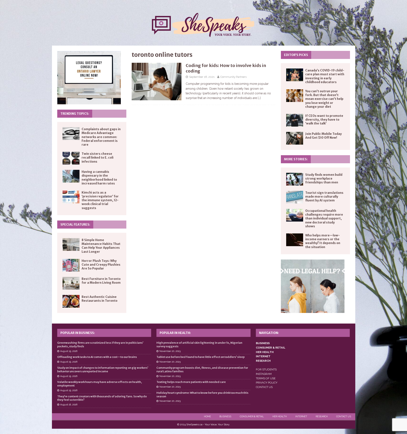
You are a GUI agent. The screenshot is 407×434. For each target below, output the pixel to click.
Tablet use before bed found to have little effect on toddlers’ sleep (200, 357)
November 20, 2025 (170, 351)
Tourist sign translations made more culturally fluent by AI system (324, 196)
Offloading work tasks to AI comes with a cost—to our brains (97, 357)
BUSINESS (263, 343)
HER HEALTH (265, 352)
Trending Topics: (74, 114)
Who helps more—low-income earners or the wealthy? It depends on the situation (322, 241)
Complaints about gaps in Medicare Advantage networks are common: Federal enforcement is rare (101, 137)
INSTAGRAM (264, 373)
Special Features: (75, 224)
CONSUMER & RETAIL (270, 347)
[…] (259, 98)
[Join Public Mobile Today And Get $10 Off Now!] (294, 138)
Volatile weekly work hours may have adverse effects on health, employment (99, 383)
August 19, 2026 (68, 351)
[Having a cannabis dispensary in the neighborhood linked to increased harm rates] (71, 176)
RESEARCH (263, 360)
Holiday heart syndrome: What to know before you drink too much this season (202, 394)
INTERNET (263, 356)
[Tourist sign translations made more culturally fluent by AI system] (294, 197)
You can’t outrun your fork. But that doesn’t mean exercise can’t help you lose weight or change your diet (324, 99)
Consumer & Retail (252, 416)
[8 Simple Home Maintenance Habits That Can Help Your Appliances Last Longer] (71, 244)
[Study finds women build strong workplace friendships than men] (294, 179)
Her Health (279, 416)
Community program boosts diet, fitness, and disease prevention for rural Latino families (202, 369)
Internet (301, 416)
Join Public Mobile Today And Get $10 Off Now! (323, 136)
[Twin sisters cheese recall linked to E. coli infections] (71, 158)
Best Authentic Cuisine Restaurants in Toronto (99, 299)
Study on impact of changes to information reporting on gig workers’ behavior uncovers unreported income (102, 369)
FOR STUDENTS (266, 369)
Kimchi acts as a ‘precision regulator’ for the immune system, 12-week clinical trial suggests (100, 200)
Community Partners (233, 76)
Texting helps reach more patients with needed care (191, 382)
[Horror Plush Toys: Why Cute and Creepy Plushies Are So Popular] (71, 265)
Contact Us (343, 416)
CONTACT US (264, 387)
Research (322, 416)
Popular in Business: (77, 333)
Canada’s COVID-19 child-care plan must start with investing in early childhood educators (324, 76)
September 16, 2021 (202, 76)
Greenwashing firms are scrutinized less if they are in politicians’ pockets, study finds (100, 344)
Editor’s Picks (296, 55)
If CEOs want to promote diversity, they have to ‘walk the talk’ (324, 119)
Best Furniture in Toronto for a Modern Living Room (101, 281)
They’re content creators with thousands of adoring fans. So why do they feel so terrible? (102, 398)
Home (207, 416)
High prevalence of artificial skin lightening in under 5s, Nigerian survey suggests (199, 344)
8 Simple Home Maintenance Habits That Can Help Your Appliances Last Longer (101, 246)
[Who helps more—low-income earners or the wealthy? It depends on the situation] (294, 239)
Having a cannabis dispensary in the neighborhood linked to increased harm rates (99, 177)
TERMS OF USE (266, 378)
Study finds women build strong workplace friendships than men (323, 178)
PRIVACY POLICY (266, 382)
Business (225, 416)
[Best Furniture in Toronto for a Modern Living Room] (71, 283)
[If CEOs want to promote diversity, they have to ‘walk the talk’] (294, 120)
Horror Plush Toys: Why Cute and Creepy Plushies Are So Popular (101, 264)
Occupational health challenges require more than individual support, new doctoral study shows (324, 218)
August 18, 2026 (68, 404)
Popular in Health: (175, 333)
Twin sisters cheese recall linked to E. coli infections (97, 157)
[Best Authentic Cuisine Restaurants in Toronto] (71, 301)
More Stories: (296, 159)
